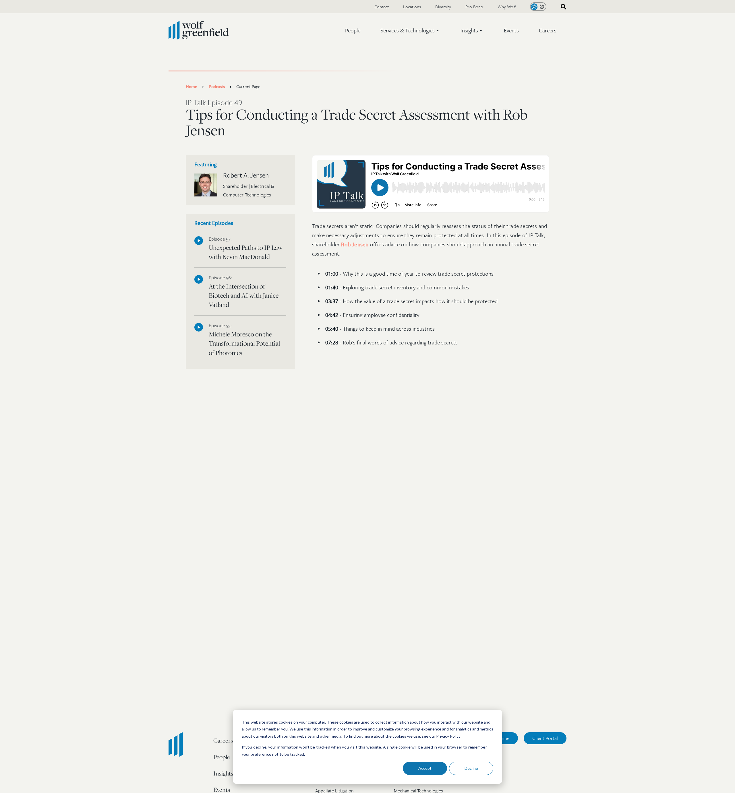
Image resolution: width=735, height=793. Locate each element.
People (352, 30)
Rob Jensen (354, 244)
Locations (412, 6)
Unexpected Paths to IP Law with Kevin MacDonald (246, 248)
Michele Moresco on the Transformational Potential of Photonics (244, 340)
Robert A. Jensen (246, 175)
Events (511, 30)
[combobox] (561, 6)
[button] (410, 30)
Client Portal (545, 738)
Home (191, 86)
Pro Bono (474, 6)
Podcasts (217, 86)
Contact (381, 6)
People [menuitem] (221, 757)
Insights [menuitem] (223, 773)
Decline (471, 768)
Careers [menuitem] (223, 740)
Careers (547, 30)
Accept (425, 768)
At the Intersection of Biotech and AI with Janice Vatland (243, 292)
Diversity (443, 6)
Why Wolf (507, 6)
